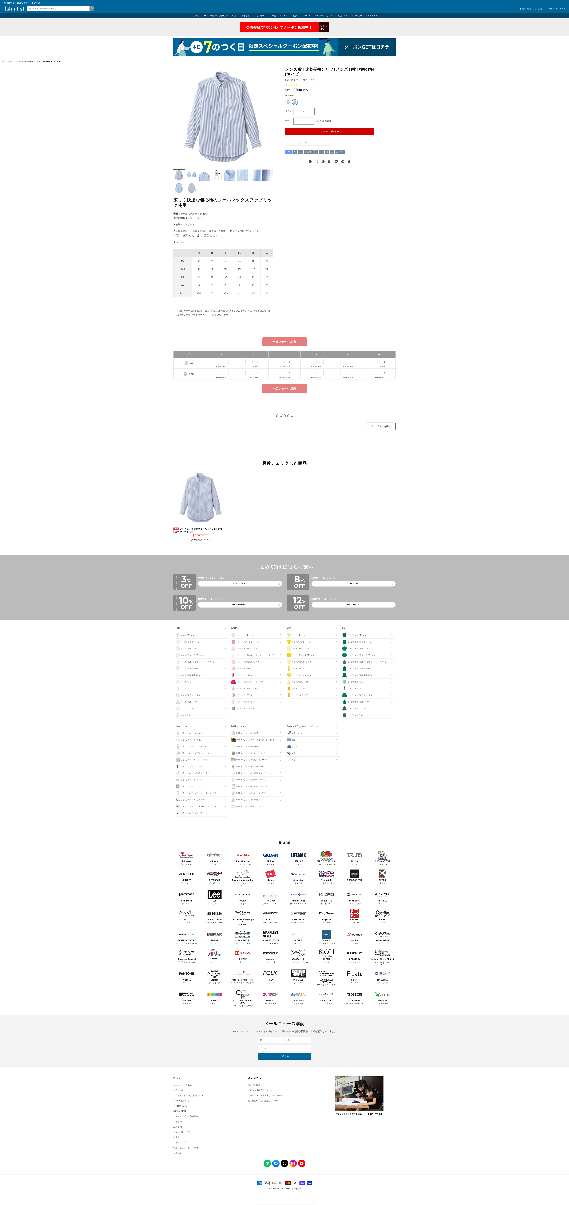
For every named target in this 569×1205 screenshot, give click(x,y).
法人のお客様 (254, 1085)
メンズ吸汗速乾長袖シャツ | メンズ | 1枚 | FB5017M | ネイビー (197, 530)
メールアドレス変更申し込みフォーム (265, 1095)
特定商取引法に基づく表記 (185, 1147)
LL (322, 152)
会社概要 (177, 1152)
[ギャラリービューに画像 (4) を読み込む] (217, 175)
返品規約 (177, 1126)
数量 (287, 120)
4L (301, 152)
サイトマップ (179, 1142)
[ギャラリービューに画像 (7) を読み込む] (255, 175)
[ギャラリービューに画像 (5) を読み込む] (229, 175)
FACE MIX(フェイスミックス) (300, 79)
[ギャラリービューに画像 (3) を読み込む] (204, 175)
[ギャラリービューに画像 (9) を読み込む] (179, 187)
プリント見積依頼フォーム (260, 1090)
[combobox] (60, 8)
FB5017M (308, 152)
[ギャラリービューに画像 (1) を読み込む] (179, 175)
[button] (209, 15)
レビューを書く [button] (382, 426)
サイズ (288, 111)
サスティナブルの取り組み (185, 1116)
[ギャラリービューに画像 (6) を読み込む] (242, 175)
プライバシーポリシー (183, 1132)
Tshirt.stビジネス (278, 1189)
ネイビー (339, 152)
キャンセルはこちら (182, 1085)
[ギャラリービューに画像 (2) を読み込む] (191, 175)
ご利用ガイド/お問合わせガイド (188, 1095)
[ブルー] (288, 102)
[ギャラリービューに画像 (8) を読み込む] (267, 175)
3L (295, 152)
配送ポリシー (179, 1137)
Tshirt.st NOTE (180, 1105)
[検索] (91, 8)
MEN (288, 152)
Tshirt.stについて (181, 1100)
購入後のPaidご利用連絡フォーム (263, 1100)
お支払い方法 (179, 1090)
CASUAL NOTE (179, 1111)
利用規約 (177, 1121)
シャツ (9, 61)
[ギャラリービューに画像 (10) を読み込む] (191, 187)
